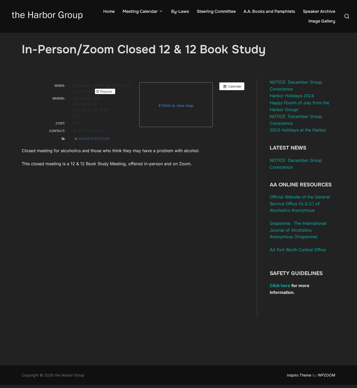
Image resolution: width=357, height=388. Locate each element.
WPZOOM (326, 375)
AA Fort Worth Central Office (298, 249)
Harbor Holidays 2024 (292, 95)
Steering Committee (216, 11)
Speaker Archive (319, 11)
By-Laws (180, 11)
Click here (280, 285)
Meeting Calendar (140, 11)
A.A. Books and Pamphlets (269, 11)
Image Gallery (321, 21)
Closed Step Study (93, 138)
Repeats (106, 91)
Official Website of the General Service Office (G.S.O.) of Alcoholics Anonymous (300, 203)
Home (109, 11)
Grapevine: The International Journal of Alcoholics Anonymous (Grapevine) (298, 230)
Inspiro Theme (299, 375)
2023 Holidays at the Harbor (298, 130)
